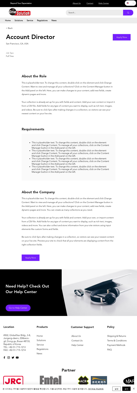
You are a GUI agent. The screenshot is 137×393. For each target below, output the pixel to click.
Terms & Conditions (117, 340)
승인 (126, 388)
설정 (116, 388)
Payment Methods (116, 345)
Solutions (41, 340)
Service (40, 344)
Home (40, 336)
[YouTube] (17, 357)
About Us (76, 336)
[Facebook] (4, 357)
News (39, 353)
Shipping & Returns (116, 336)
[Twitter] (13, 357)
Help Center (77, 345)
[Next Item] (129, 381)
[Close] (133, 389)
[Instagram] (8, 357)
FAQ (109, 349)
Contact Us (77, 340)
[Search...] (128, 12)
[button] (19, 20)
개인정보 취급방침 (96, 388)
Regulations (42, 349)
